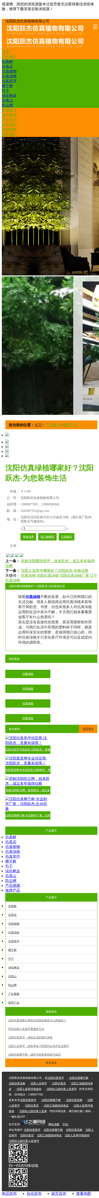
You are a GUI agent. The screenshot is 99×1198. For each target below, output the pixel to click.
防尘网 (7, 105)
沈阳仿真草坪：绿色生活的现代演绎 (30, 1037)
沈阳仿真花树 (17, 1083)
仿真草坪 (9, 81)
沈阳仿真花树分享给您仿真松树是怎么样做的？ (37, 1020)
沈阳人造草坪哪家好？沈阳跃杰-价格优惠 (54, 571)
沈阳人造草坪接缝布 (29, 1089)
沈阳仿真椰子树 (78, 1078)
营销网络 (9, 129)
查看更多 (88, 728)
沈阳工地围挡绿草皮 (56, 1105)
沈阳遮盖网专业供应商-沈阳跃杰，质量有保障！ (27, 771)
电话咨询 (9, 1193)
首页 (5, 52)
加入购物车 (47, 536)
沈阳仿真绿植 (48, 575)
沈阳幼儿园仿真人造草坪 (62, 1089)
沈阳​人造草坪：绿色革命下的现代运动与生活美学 (38, 1046)
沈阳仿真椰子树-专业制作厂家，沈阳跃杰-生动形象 (27, 817)
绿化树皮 (9, 95)
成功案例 (9, 115)
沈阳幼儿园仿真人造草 (33, 1111)
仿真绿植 (9, 76)
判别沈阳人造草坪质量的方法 (26, 1029)
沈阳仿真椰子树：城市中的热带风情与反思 (34, 1054)
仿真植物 (9, 71)
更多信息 (28, 536)
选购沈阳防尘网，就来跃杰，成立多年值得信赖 (28, 791)
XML (65, 1124)
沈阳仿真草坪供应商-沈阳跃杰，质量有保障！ (27, 751)
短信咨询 (34, 1193)
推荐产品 (70, 425)
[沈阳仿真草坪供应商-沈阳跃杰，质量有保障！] (27, 743)
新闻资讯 (9, 110)
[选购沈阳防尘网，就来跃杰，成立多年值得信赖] (27, 783)
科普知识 (9, 125)
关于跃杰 (9, 120)
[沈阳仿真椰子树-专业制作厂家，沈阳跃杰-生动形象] (27, 809)
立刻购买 (66, 536)
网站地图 (53, 1124)
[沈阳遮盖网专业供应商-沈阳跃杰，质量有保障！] (27, 763)
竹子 (5, 91)
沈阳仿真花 (59, 1083)
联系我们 (9, 134)
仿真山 (7, 100)
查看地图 (83, 1193)
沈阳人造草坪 (38, 1083)
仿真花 (7, 66)
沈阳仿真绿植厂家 (74, 575)
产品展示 (9, 57)
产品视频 (12, 885)
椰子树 (7, 86)
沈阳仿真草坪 (55, 1078)
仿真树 (7, 61)
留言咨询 (58, 1193)
